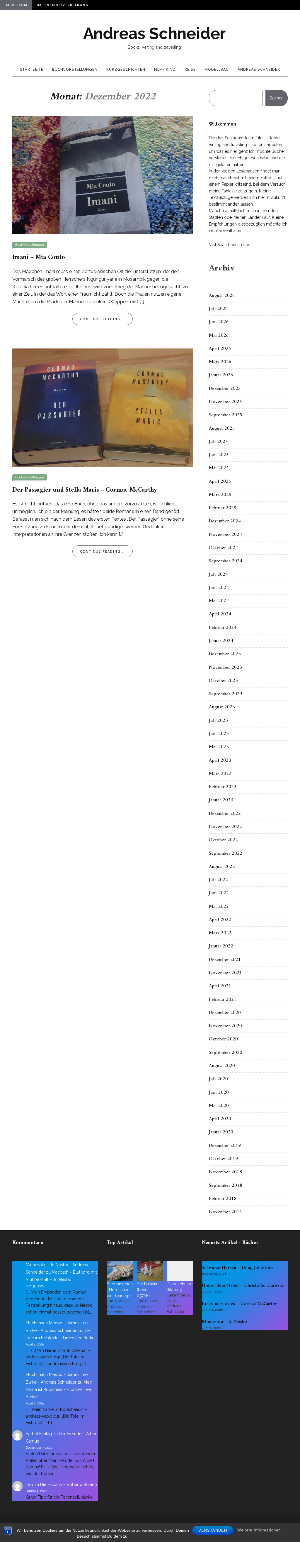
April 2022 (220, 919)
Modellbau (216, 69)
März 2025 (220, 494)
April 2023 (220, 760)
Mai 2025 (219, 468)
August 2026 (222, 295)
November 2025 (225, 401)
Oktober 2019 (223, 1159)
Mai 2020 (219, 1105)
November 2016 (225, 1212)
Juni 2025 (219, 455)
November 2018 (225, 1172)
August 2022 (222, 866)
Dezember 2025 (225, 388)
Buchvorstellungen (75, 69)
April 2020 (220, 1119)
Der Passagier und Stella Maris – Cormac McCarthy (84, 490)
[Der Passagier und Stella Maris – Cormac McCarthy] (102, 407)
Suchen (277, 98)
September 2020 (225, 1052)
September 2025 (225, 415)
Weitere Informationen (259, 1530)
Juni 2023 (219, 733)
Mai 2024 (219, 601)
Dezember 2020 (225, 1012)
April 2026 (220, 348)
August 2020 (222, 1066)
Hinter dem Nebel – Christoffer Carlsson (243, 1285)
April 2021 (220, 986)
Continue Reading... (102, 319)
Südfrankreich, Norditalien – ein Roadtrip (120, 1290)
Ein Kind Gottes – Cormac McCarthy (239, 1303)
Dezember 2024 (225, 521)
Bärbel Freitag (39, 1433)
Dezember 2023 (225, 654)
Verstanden (212, 1530)
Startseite (31, 69)
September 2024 (225, 561)
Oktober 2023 (223, 680)
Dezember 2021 (225, 959)
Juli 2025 (218, 441)
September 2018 (225, 1185)
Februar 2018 (222, 1198)
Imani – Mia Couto (38, 257)
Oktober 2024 (223, 548)
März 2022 (220, 933)
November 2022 (225, 826)
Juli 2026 (218, 308)
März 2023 (220, 773)
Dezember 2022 (225, 813)
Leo (29, 1484)
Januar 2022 (221, 946)
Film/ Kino (165, 69)
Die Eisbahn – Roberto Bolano (68, 1484)
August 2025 (222, 428)
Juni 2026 (219, 322)
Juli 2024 (218, 574)
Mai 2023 (219, 747)
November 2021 (225, 973)
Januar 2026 (221, 375)
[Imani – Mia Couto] (102, 174)
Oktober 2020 (223, 1039)
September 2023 (225, 694)
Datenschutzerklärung (62, 5)
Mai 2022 (219, 906)
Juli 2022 (218, 880)
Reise (190, 69)
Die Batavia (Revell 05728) (147, 1290)
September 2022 (225, 853)
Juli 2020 (218, 1079)
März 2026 (220, 362)
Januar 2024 (221, 641)
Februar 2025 (222, 508)
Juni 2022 (219, 893)
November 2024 (225, 534)
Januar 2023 (221, 800)
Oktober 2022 (223, 840)
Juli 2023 (218, 720)
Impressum (16, 5)
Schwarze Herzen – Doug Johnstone (238, 1267)
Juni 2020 (219, 1092)
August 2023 (222, 707)
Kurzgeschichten (125, 69)
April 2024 (220, 614)
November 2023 (225, 667)
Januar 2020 (221, 1132)
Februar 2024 (222, 627)
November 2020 (225, 1026)
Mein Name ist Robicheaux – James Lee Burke (59, 1389)
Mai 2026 (219, 335)
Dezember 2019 (225, 1145)
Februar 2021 (222, 999)
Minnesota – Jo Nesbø (224, 1321)
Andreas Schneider (154, 33)
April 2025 (220, 481)
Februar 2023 (222, 787)
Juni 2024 (219, 587)
